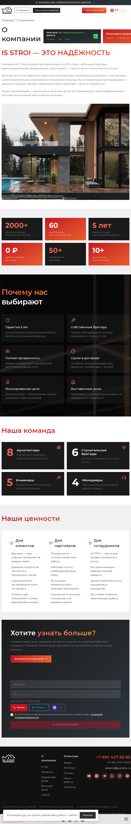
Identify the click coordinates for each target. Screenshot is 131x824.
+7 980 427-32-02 (113, 757)
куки (24, 815)
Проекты (24, 10)
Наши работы (68, 780)
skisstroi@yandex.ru (118, 768)
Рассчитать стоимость (46, 10)
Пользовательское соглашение (19, 806)
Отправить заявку (65, 724)
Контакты (70, 787)
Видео (68, 762)
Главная (8, 20)
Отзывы (69, 773)
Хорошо (87, 815)
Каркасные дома (48, 779)
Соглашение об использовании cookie (97, 806)
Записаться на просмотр (29, 658)
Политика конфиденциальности (56, 806)
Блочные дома (47, 787)
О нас (44, 766)
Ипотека (69, 767)
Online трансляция (94, 10)
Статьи (45, 794)
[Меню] (126, 819)
